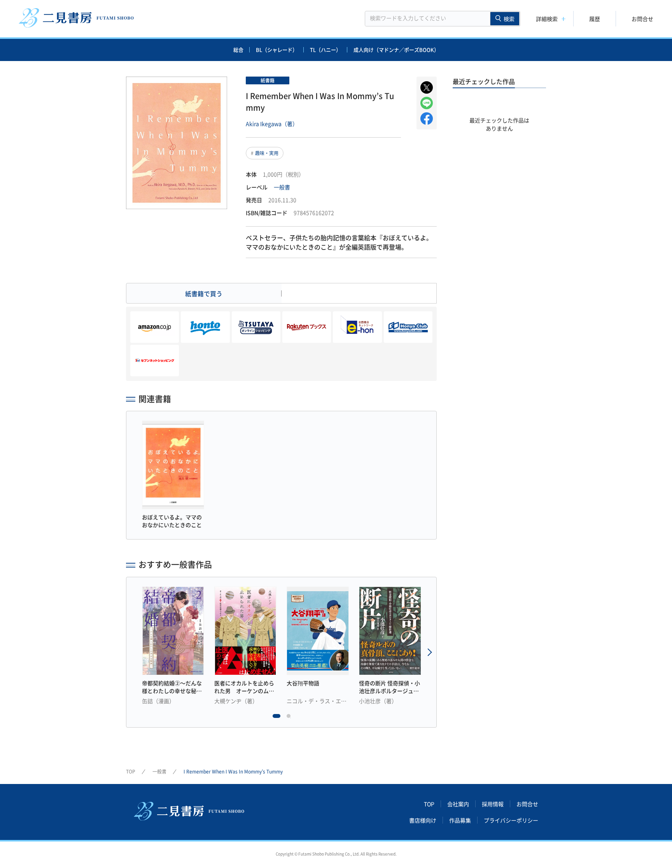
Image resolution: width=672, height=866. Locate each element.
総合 (238, 49)
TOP (130, 771)
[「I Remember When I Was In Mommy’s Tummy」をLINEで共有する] (426, 103)
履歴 (594, 19)
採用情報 (493, 803)
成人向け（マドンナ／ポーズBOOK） (396, 49)
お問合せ (642, 19)
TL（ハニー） (325, 49)
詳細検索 (547, 19)
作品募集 (460, 820)
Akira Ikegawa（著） (272, 123)
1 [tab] (276, 718)
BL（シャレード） (277, 49)
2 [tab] (290, 718)
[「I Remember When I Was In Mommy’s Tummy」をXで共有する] (426, 87)
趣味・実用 (266, 153)
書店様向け (422, 820)
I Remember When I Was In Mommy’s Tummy (233, 771)
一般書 (282, 187)
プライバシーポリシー (511, 820)
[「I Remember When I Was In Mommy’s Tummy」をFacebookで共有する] (426, 118)
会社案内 (458, 803)
